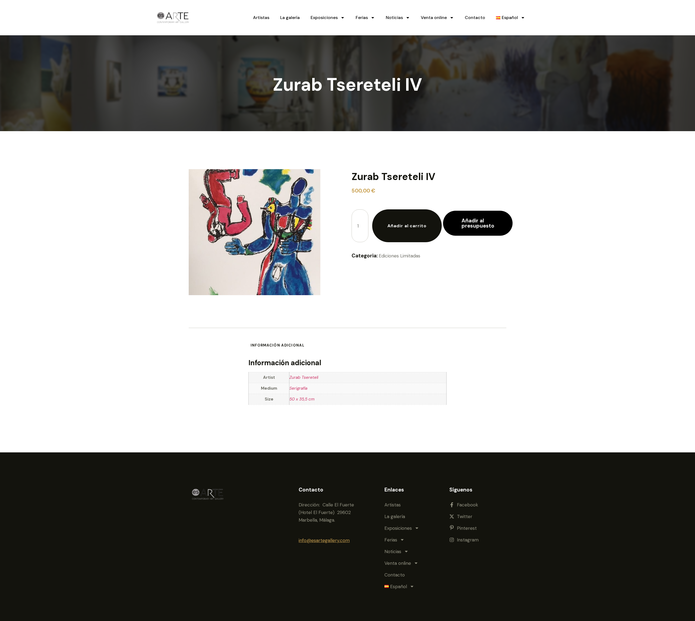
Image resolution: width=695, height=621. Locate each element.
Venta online (434, 17)
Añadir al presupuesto (478, 223)
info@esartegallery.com (324, 540)
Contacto (475, 17)
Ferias (362, 17)
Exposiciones (324, 17)
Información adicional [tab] (277, 345)
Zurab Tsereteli (303, 377)
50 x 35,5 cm (302, 399)
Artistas (261, 17)
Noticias (394, 17)
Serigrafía (298, 388)
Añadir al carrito (407, 226)
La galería (290, 17)
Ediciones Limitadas (399, 256)
